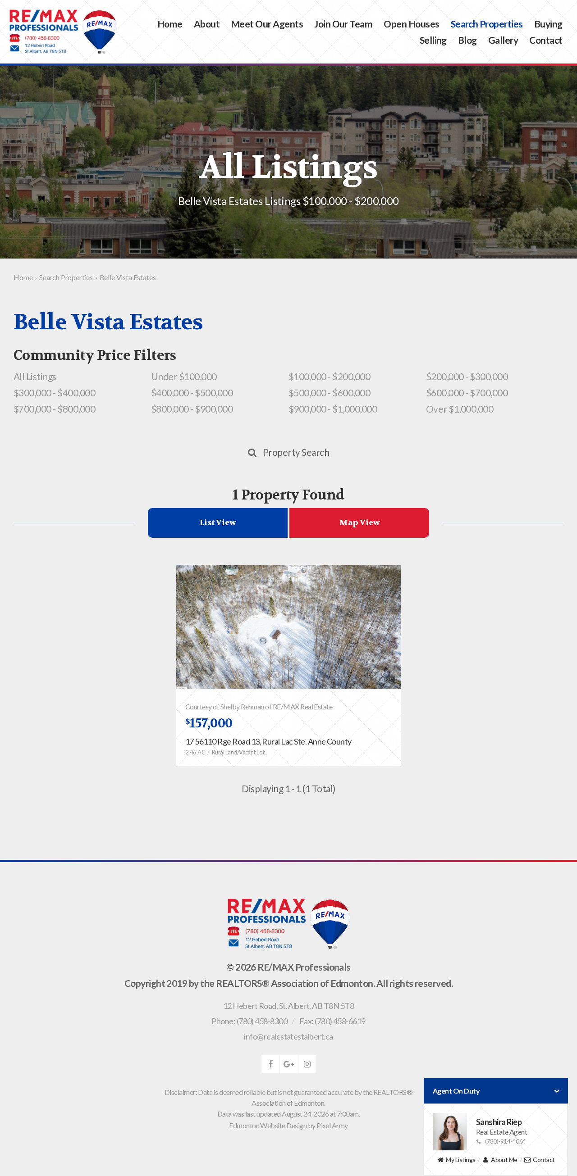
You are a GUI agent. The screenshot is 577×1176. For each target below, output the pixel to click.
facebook (270, 1064)
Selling (433, 39)
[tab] (218, 523)
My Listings (460, 1159)
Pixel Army (332, 1125)
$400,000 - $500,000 (192, 392)
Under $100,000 (184, 376)
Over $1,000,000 (459, 408)
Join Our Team (343, 23)
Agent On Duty (456, 1090)
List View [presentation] (217, 523)
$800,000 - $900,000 (192, 408)
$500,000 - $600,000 (329, 392)
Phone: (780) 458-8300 (249, 1021)
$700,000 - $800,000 (54, 408)
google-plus (289, 1064)
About (207, 23)
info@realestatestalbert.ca (288, 1036)
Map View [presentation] (359, 523)
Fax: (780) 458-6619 (332, 1021)
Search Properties (487, 23)
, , (288, 1006)
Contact (545, 39)
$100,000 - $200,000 (329, 376)
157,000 (209, 723)
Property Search (296, 452)
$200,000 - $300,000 (467, 376)
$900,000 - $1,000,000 (332, 408)
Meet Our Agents (267, 23)
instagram (307, 1064)
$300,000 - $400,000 (54, 392)
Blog (467, 39)
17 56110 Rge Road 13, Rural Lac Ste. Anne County (268, 741)
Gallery (503, 39)
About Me (504, 1159)
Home (170, 23)
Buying (548, 23)
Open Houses (411, 23)
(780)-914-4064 (505, 1141)
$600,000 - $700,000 (467, 392)
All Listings (35, 376)
